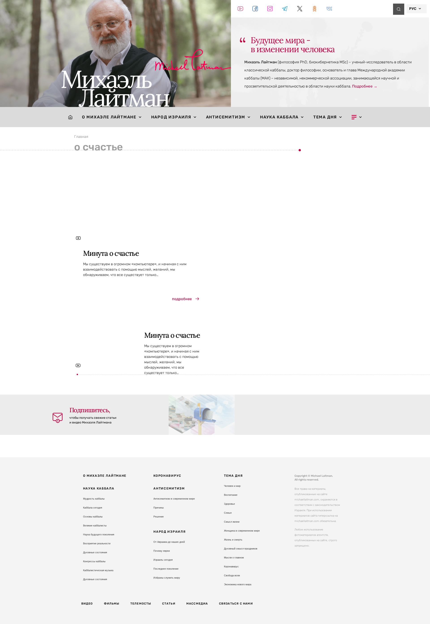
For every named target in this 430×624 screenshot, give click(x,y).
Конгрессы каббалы (94, 561)
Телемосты (140, 603)
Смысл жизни (231, 521)
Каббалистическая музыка (98, 570)
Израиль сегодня (163, 559)
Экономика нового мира (237, 584)
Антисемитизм (225, 117)
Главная (81, 136)
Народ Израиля (171, 117)
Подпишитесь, (89, 410)
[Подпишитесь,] (57, 418)
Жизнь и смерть (233, 539)
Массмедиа (197, 603)
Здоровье (229, 503)
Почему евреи (161, 550)
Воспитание (230, 495)
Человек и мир (232, 486)
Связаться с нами (236, 603)
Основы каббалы (93, 516)
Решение (158, 516)
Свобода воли (232, 575)
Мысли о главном (234, 557)
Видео (87, 603)
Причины (158, 507)
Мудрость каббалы (94, 498)
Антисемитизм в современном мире (174, 498)
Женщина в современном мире (242, 530)
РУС (412, 8)
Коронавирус (167, 476)
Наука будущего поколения (98, 534)
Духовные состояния (95, 552)
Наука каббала (279, 117)
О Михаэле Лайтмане (109, 117)
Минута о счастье (111, 253)
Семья (228, 512)
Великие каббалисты (95, 525)
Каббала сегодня (92, 507)
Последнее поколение (165, 568)
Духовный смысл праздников (240, 548)
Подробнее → (364, 86)
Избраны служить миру (166, 577)
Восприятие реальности (96, 543)
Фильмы (111, 603)
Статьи (168, 603)
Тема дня (325, 117)
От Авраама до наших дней (169, 542)
